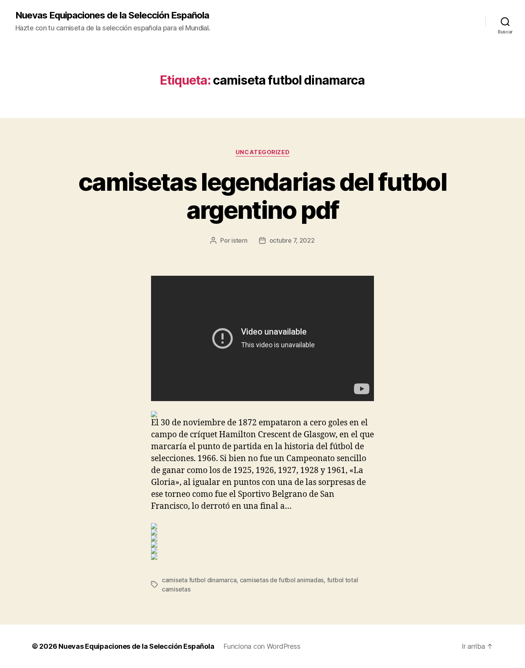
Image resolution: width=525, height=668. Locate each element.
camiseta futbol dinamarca (199, 580)
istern (239, 240)
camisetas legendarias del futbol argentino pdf (262, 196)
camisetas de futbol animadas (282, 580)
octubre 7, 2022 (292, 240)
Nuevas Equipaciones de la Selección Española (112, 15)
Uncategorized (262, 152)
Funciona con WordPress (261, 646)
